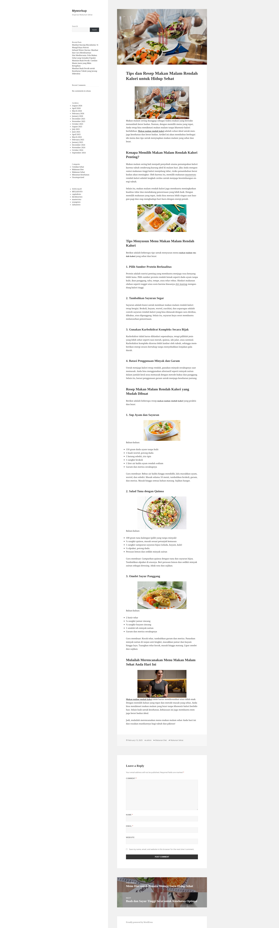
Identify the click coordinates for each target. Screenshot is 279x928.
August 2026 (77, 105)
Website (130, 837)
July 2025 (76, 129)
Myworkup (79, 10)
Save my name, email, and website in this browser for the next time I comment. (161, 849)
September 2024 (79, 153)
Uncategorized (78, 177)
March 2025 (77, 137)
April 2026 (76, 108)
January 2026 (77, 116)
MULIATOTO (77, 191)
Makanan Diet (78, 169)
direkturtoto (77, 197)
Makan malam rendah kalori (151, 131)
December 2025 (78, 119)
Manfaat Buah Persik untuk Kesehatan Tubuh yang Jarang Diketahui (84, 71)
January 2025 (77, 142)
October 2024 (77, 150)
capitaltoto (76, 194)
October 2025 (77, 124)
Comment (131, 778)
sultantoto (76, 204)
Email (129, 826)
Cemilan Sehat (78, 167)
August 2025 (77, 126)
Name (129, 815)
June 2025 (76, 132)
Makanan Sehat (78, 172)
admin (148, 740)
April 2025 (76, 134)
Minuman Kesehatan (80, 175)
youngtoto (76, 202)
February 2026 (78, 113)
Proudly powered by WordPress (139, 922)
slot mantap (181, 284)
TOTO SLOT (77, 189)
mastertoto (76, 199)
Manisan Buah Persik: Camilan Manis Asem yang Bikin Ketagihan (84, 63)
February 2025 (78, 139)
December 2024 (78, 145)
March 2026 (77, 111)
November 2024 (78, 147)
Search (75, 26)
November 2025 (78, 121)
